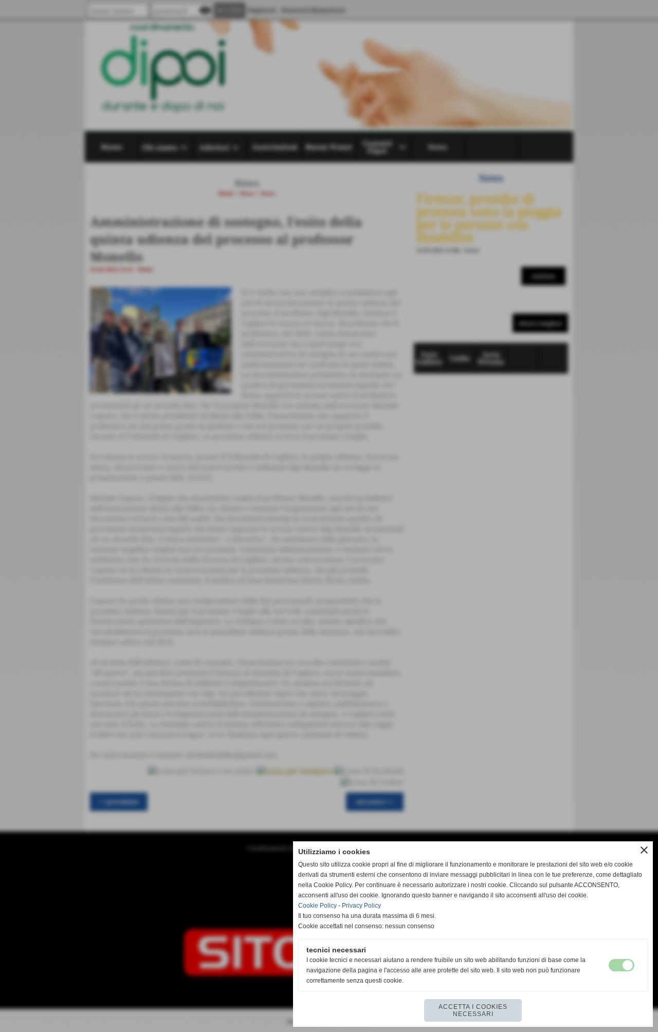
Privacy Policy (361, 905)
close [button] (644, 850)
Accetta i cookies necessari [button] (472, 1010)
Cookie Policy (317, 905)
